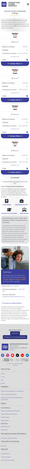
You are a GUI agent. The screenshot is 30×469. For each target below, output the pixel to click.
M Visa (3, 383)
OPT (2, 380)
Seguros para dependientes (8, 394)
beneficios (15, 56)
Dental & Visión (5, 417)
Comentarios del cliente (7, 460)
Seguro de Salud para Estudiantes (10, 411)
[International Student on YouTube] (12, 355)
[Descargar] (27, 60)
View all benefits (15, 177)
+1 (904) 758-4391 (13, 290)
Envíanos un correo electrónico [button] (15, 337)
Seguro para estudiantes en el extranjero (12, 391)
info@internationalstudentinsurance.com (13, 296)
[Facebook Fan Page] (2, 355)
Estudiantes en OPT (21, 205)
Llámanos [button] (15, 333)
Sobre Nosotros (5, 454)
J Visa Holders (6, 205)
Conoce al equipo (6, 457)
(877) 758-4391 (14, 286)
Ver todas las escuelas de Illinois (12, 303)
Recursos (3, 446)
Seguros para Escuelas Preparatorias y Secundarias (12, 398)
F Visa (2, 373)
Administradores (5, 426)
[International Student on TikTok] (17, 355)
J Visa (2, 377)
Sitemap (15, 365)
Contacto (12, 350)
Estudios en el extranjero (9, 213)
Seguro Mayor (5, 420)
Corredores (4, 430)
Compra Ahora (15, 64)
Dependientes (24, 213)
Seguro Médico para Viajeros (9, 414)
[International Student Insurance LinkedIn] (27, 355)
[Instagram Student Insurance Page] (7, 355)
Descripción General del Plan (9, 438)
